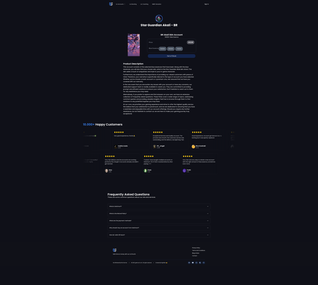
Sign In (207, 4)
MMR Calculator (156, 4)
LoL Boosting (133, 4)
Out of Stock (171, 56)
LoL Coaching (144, 4)
